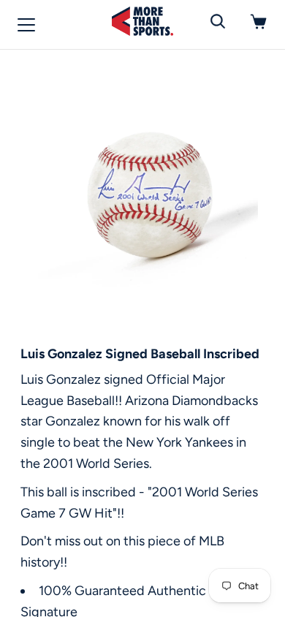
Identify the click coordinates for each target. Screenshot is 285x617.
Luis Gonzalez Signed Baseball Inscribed (139, 354)
